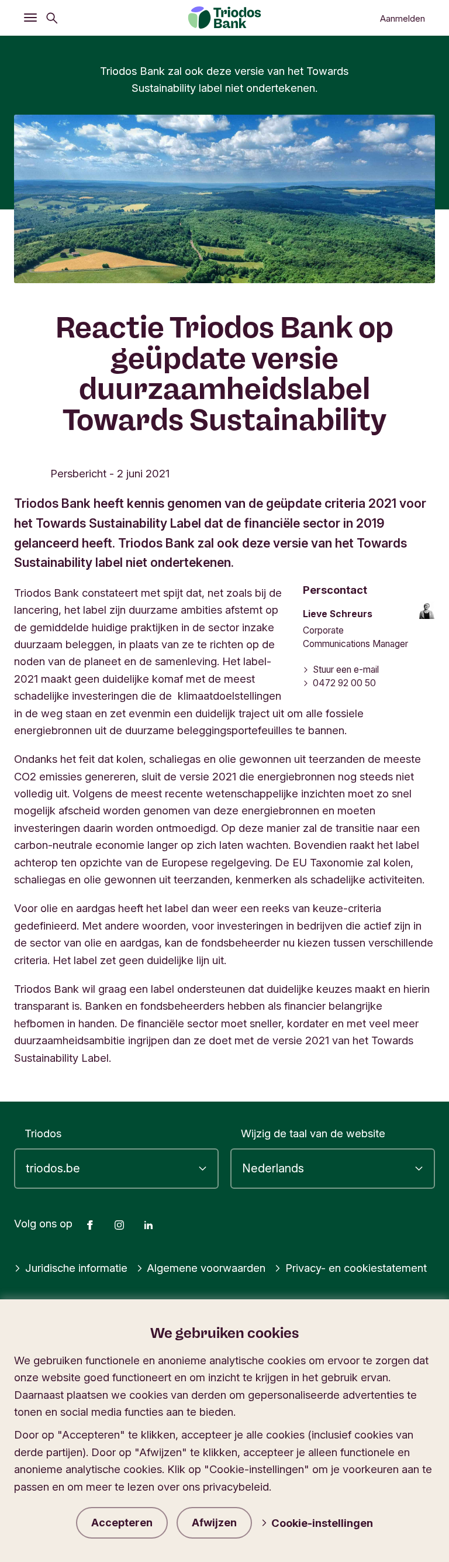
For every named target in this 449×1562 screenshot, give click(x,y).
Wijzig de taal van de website (313, 1133)
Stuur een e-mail (346, 669)
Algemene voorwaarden (206, 1267)
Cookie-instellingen (322, 1522)
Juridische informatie (76, 1267)
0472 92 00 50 (344, 683)
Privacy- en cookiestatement (356, 1267)
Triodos (43, 1133)
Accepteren (122, 1522)
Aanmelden (402, 18)
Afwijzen (214, 1522)
